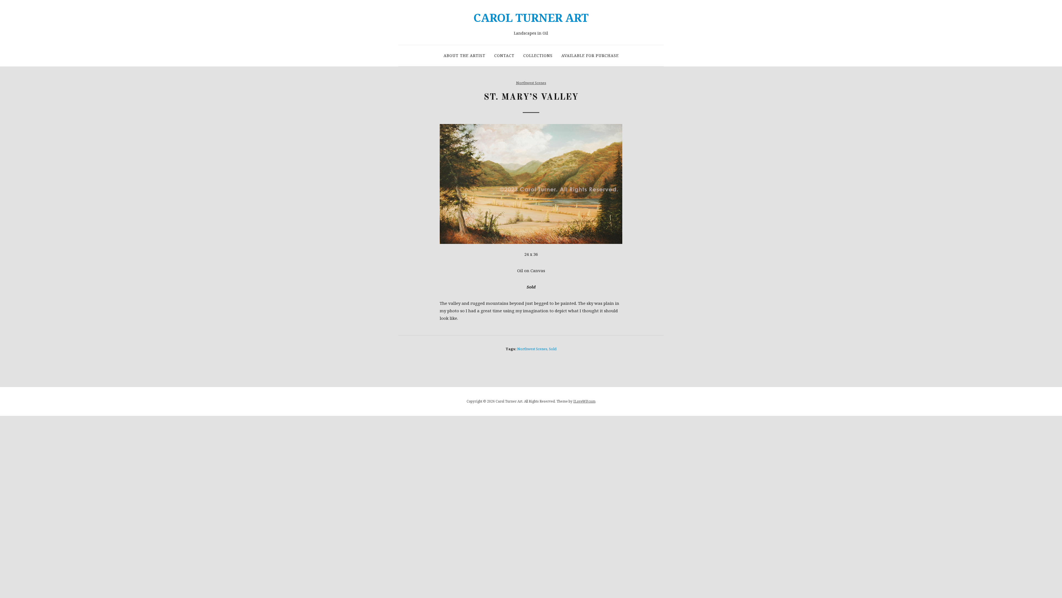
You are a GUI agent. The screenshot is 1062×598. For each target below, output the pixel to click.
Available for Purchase (590, 55)
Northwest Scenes (531, 82)
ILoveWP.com (584, 401)
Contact (504, 55)
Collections (538, 55)
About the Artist (464, 55)
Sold (552, 348)
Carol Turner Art (531, 17)
